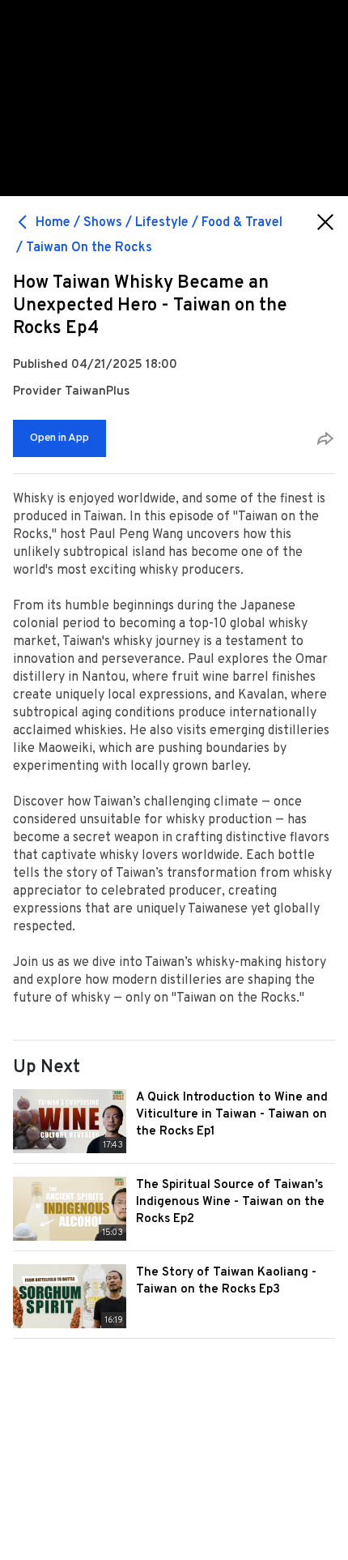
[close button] (325, 222)
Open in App (59, 438)
